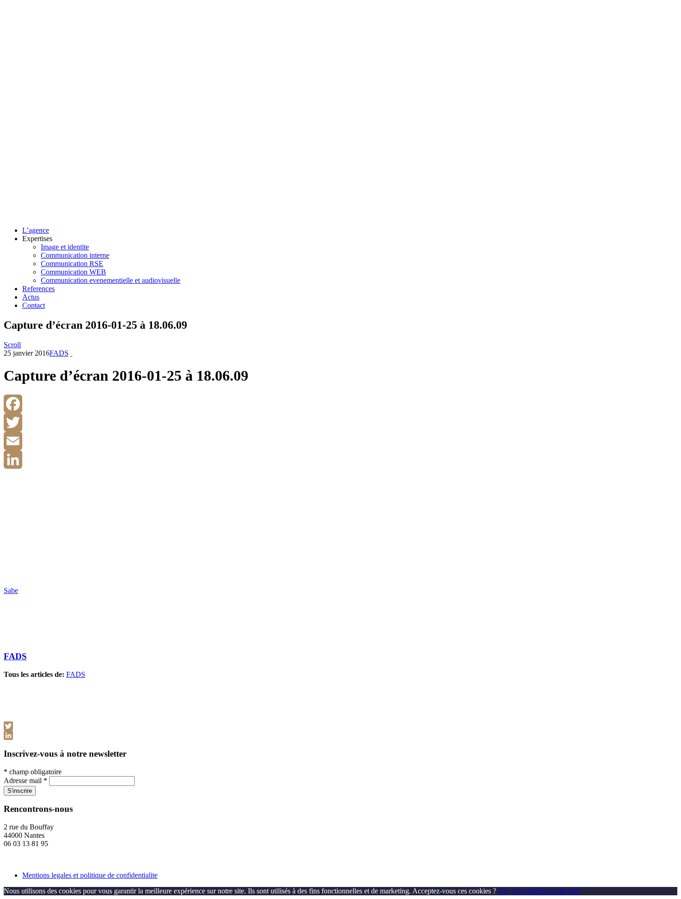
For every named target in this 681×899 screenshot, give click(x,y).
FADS (59, 353)
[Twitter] (340, 422)
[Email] (340, 441)
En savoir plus (559, 891)
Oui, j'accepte (518, 891)
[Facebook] (340, 404)
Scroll (12, 345)
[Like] (71, 353)
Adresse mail (25, 780)
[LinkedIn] (340, 459)
